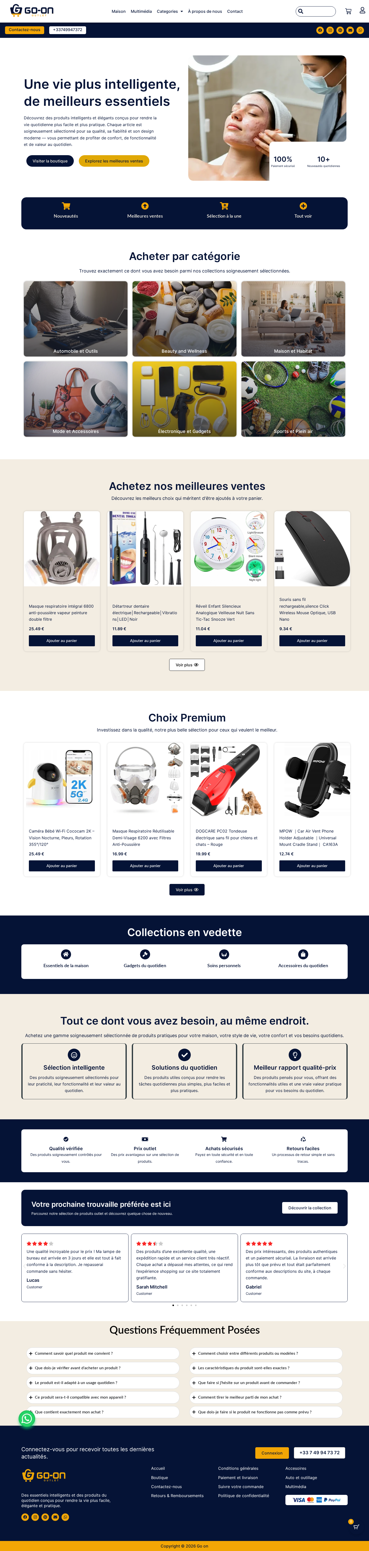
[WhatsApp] (27, 1418)
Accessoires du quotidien (303, 966)
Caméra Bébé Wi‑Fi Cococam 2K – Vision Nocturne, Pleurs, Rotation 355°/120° (61, 838)
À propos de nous (205, 11)
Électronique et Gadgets (184, 431)
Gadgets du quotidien (145, 966)
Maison (119, 11)
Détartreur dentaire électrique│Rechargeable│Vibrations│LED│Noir (144, 613)
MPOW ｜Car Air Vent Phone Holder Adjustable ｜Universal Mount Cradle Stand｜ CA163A (308, 838)
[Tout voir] (303, 206)
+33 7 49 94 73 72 (319, 1452)
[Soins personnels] (224, 954)
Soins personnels (224, 966)
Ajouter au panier (61, 641)
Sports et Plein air (293, 431)
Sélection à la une (224, 216)
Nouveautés (66, 216)
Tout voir (303, 216)
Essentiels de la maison (66, 966)
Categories (167, 11)
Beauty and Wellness (184, 351)
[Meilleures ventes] (145, 206)
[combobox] (316, 11)
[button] (187, 665)
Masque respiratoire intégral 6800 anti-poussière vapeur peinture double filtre (61, 613)
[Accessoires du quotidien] (303, 954)
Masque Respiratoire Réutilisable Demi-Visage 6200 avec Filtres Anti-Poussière (143, 838)
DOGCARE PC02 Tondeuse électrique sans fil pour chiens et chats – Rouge (227, 838)
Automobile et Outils (75, 351)
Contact (235, 11)
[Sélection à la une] (224, 206)
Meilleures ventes (145, 216)
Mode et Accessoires (76, 431)
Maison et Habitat (293, 351)
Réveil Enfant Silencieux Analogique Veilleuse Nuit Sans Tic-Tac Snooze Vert (225, 613)
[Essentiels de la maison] (66, 954)
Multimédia (141, 11)
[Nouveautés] (66, 206)
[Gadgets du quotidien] (145, 954)
